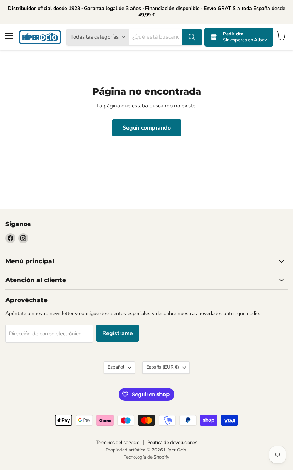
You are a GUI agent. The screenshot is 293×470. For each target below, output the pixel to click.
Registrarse (117, 333)
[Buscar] (192, 37)
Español (116, 367)
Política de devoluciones (172, 442)
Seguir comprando (147, 128)
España (162, 367)
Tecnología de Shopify (146, 457)
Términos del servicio (117, 442)
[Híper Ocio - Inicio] (40, 37)
